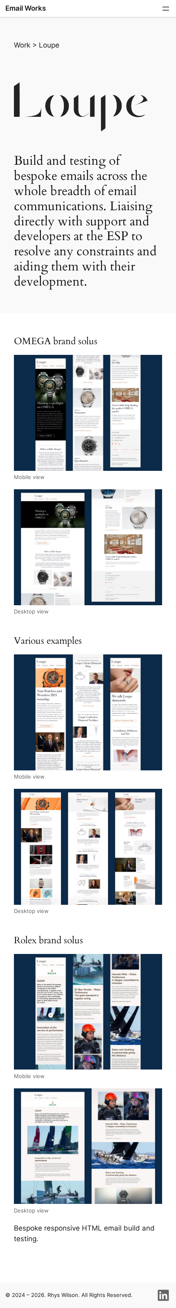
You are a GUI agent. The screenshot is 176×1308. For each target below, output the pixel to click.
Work (23, 45)
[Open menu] (166, 9)
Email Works (25, 8)
